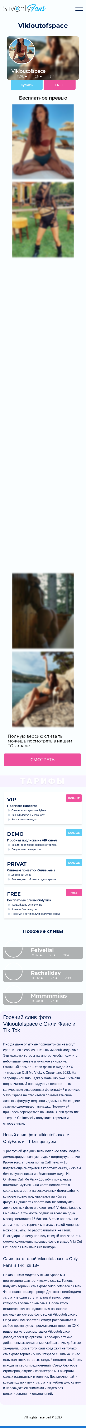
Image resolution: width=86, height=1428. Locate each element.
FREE (59, 85)
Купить (27, 85)
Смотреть (42, 759)
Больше (74, 798)
